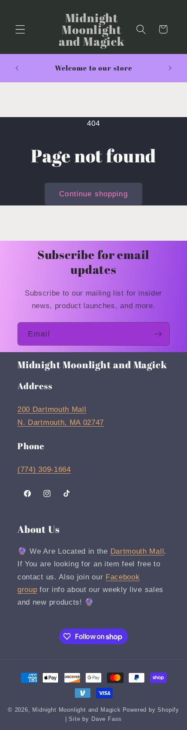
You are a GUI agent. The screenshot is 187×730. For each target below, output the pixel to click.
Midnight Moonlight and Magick (76, 710)
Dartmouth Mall (137, 551)
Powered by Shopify (151, 710)
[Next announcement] (170, 67)
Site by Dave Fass (95, 719)
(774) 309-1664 (44, 469)
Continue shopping (93, 193)
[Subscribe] (158, 334)
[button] (20, 29)
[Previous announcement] (17, 67)
